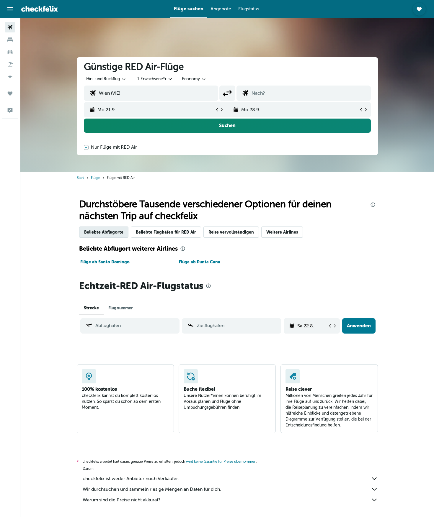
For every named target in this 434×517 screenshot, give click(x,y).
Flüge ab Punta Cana (199, 262)
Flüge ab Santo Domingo (105, 262)
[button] (10, 9)
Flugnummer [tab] (120, 308)
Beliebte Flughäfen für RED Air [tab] (166, 232)
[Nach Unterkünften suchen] (10, 39)
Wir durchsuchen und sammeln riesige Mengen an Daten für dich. (152, 489)
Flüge (95, 178)
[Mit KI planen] (10, 77)
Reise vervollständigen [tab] (231, 232)
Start (80, 178)
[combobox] (106, 79)
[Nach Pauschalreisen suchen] (10, 64)
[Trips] (10, 93)
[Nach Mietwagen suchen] (10, 52)
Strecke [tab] (91, 308)
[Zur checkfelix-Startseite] (39, 9)
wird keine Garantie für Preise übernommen (221, 461)
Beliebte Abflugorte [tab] (103, 232)
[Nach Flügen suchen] (10, 27)
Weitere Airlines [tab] (282, 232)
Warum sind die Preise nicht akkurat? (121, 500)
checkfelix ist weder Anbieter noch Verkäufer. (131, 478)
